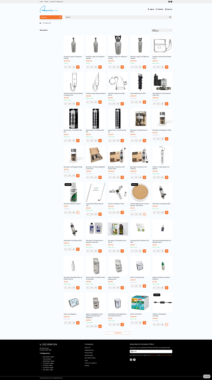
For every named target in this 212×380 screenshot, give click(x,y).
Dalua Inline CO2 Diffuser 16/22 (73, 240)
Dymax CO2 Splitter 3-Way (116, 204)
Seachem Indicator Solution (72, 204)
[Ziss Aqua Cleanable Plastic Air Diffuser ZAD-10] (162, 229)
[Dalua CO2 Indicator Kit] (140, 266)
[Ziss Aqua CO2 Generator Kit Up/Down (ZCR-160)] (96, 229)
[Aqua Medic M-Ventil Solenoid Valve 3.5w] (162, 82)
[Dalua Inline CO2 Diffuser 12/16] (162, 192)
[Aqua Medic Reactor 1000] (140, 82)
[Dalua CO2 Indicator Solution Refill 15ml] (162, 266)
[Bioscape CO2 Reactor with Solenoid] (140, 155)
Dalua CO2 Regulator (70, 314)
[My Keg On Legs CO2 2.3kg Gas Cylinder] (96, 45)
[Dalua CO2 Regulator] (73, 302)
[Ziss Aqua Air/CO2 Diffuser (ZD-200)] (140, 229)
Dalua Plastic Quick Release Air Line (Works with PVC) (117, 315)
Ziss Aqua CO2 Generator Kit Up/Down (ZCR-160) (94, 241)
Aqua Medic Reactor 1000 (138, 93)
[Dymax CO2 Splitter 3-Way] (118, 192)
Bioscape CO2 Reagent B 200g (73, 167)
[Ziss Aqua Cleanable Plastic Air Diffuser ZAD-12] (73, 266)
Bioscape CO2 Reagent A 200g (162, 130)
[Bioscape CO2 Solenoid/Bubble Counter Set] (96, 155)
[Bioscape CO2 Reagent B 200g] (73, 155)
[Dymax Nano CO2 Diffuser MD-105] (96, 118)
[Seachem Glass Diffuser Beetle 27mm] (162, 45)
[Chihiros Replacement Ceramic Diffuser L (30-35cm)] (140, 192)
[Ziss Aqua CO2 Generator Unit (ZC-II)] (118, 229)
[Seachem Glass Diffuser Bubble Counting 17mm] (73, 82)
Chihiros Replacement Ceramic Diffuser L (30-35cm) (139, 204)
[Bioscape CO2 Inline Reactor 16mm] (140, 118)
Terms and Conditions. (166, 355)
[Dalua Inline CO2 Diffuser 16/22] (73, 229)
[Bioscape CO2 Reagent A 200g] (162, 118)
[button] (168, 9)
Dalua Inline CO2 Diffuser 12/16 (161, 204)
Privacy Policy (154, 355)
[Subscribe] (170, 351)
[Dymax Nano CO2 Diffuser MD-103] (73, 118)
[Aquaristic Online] (49, 9)
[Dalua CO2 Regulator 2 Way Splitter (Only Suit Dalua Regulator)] (96, 302)
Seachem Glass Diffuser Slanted (95, 93)
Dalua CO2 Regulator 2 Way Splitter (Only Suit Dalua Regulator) (94, 315)
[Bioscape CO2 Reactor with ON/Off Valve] (118, 155)
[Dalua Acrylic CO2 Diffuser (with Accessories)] (96, 266)
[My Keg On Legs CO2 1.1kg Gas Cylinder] (73, 45)
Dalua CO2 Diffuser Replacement (113, 278)
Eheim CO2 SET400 (136, 314)
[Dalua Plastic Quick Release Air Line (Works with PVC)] (118, 302)
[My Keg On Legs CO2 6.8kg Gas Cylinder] (140, 45)
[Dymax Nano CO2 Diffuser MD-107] (118, 118)
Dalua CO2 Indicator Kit (137, 277)
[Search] (170, 17)
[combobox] (118, 17)
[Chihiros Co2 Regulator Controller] (162, 302)
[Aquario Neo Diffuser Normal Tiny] (96, 192)
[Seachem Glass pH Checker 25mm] (118, 82)
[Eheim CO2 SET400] (140, 302)
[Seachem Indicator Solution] (73, 192)
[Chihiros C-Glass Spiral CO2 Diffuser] (162, 155)
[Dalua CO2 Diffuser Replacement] (118, 266)
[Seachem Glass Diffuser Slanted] (96, 82)
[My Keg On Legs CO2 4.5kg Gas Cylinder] (118, 45)
